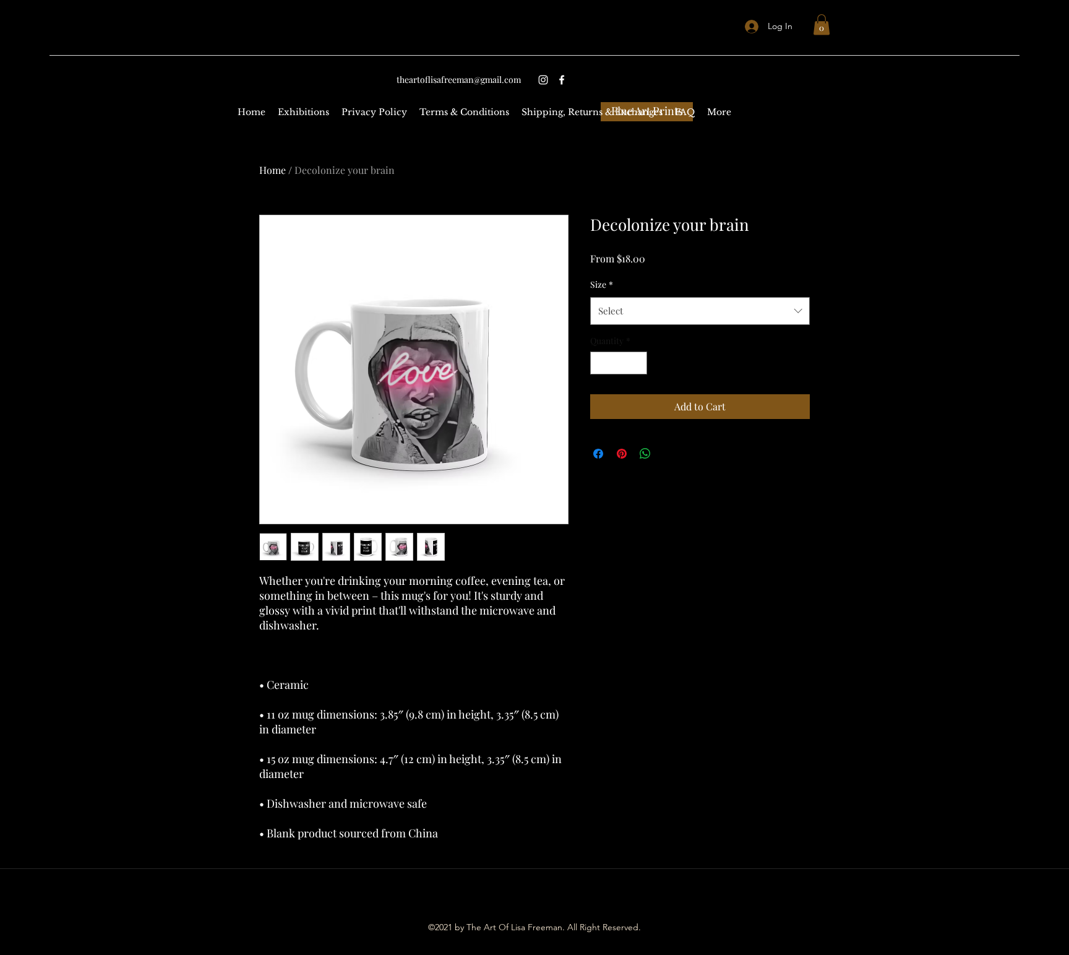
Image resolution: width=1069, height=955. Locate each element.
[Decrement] (599, 363)
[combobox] (700, 310)
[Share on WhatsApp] (645, 453)
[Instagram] (543, 80)
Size (601, 284)
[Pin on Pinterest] (621, 453)
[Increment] (637, 363)
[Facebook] (562, 80)
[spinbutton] (618, 363)
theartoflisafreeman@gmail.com (459, 79)
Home (272, 169)
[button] (821, 24)
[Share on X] (668, 453)
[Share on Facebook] (598, 453)
